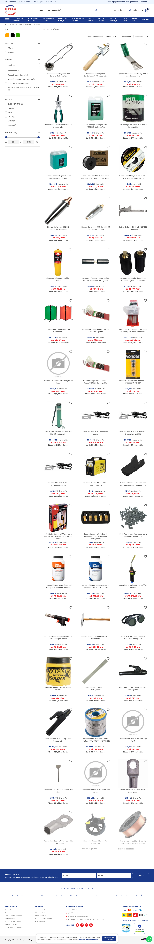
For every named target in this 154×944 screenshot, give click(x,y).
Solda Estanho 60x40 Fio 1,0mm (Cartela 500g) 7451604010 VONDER (96, 739)
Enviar (141, 875)
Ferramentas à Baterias (48, 20)
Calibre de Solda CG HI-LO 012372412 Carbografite (133, 228)
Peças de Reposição (114, 20)
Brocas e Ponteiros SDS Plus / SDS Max (23, 89)
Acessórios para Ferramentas (21, 79)
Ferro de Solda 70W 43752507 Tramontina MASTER (58, 484)
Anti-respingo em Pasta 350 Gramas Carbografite (133, 126)
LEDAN (11, 117)
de (6, 142)
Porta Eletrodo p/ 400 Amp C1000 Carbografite (58, 739)
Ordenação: (127, 36)
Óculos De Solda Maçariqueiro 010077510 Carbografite (133, 637)
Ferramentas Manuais (18, 20)
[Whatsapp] (149, 939)
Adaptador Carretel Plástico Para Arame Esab (95, 842)
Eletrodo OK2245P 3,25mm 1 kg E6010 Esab (58, 381)
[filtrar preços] (37, 142)
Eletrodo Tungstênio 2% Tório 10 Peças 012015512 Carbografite (95, 381)
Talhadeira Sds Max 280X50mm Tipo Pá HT (133, 739)
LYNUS (11, 121)
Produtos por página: (95, 36)
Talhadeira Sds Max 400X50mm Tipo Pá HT (58, 791)
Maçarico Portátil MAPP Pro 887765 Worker (133, 586)
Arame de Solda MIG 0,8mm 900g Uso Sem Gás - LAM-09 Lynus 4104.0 (95, 177)
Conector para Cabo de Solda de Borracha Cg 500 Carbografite (133, 279)
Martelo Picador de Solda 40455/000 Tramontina (95, 637)
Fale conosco (40, 921)
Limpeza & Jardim (102, 20)
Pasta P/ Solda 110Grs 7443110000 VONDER (58, 688)
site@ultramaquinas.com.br (78, 916)
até (21, 142)
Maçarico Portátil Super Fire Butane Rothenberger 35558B (58, 637)
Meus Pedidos (24, 2)
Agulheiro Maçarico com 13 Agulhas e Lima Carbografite (133, 74)
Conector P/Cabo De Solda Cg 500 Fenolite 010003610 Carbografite (95, 279)
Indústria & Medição (62, 20)
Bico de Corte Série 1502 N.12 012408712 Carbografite (58, 228)
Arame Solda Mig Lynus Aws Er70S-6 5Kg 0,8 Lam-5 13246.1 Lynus (133, 177)
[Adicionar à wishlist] (70, 44)
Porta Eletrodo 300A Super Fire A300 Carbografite (133, 688)
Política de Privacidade (13, 916)
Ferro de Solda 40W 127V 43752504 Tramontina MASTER (133, 433)
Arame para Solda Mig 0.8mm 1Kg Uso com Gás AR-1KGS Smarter (133, 842)
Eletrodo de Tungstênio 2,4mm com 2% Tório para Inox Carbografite (133, 330)
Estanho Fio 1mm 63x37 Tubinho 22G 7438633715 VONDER (133, 381)
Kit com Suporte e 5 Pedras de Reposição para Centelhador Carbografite (96, 536)
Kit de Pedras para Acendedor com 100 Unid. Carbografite (133, 535)
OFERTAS (145, 20)
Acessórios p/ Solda (32, 24)
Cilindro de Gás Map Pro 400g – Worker (58, 279)
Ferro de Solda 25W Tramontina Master (95, 433)
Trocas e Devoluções (13, 921)
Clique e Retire (40, 913)
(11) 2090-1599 (73, 910)
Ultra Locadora (40, 916)
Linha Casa (125, 20)
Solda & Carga (91, 20)
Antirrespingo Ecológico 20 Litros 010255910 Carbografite (58, 177)
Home (7, 24)
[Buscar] (96, 10)
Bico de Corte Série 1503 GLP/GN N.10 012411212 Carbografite (96, 228)
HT (10, 112)
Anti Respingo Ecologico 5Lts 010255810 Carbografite (96, 126)
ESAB (11, 108)
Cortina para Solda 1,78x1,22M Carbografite (58, 330)
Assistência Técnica (42, 910)
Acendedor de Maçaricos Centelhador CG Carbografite (95, 74)
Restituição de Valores (13, 927)
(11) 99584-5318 (73, 913)
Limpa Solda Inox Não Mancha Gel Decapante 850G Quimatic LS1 (95, 586)
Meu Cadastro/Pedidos (44, 919)
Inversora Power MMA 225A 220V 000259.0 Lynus (95, 484)
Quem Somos (10, 910)
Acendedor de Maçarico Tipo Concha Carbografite (58, 74)
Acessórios (13, 71)
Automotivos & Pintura (78, 20)
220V (11, 52)
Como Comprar (11, 919)
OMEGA (12, 125)
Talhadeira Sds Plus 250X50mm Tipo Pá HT (95, 791)
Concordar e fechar (109, 939)
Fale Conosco (10, 2)
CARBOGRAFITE (15, 104)
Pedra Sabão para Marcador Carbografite (96, 688)
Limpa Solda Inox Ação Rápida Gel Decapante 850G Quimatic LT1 (58, 586)
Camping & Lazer (135, 20)
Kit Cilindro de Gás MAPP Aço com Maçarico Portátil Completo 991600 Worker (58, 536)
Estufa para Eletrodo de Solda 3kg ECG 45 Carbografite (58, 433)
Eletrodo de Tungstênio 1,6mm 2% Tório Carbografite (95, 330)
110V (11, 48)
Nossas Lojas (38, 2)
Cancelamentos (11, 924)
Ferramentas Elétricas (33, 20)
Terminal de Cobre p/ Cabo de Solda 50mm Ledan (58, 842)
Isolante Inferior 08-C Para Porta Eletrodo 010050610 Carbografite (133, 484)
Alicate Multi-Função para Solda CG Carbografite (58, 126)
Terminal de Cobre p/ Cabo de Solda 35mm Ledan (132, 791)
